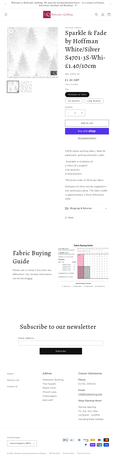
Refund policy (54, 453)
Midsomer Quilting (22, 453)
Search (10, 373)
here (29, 278)
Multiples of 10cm (77, 94)
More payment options (87, 138)
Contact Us (12, 386)
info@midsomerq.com (90, 394)
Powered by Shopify (38, 453)
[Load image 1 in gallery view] (13, 87)
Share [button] (70, 217)
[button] (6, 14)
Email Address (26, 338)
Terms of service (83, 453)
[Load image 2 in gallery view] (26, 87)
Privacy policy (68, 453)
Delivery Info (13, 380)
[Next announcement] (110, 4)
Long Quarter (94, 101)
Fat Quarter (74, 101)
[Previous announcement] (5, 4)
